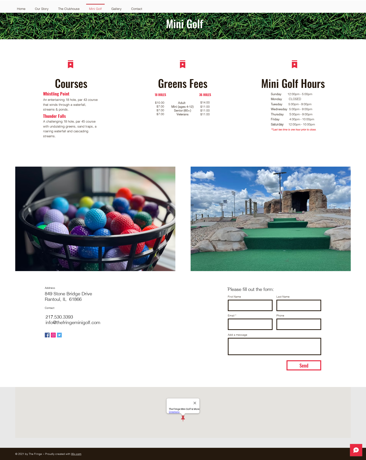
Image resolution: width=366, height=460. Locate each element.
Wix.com (76, 454)
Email (231, 315)
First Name (234, 296)
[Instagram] (53, 335)
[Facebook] (47, 335)
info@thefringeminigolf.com (73, 322)
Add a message (237, 334)
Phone (280, 315)
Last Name (283, 296)
